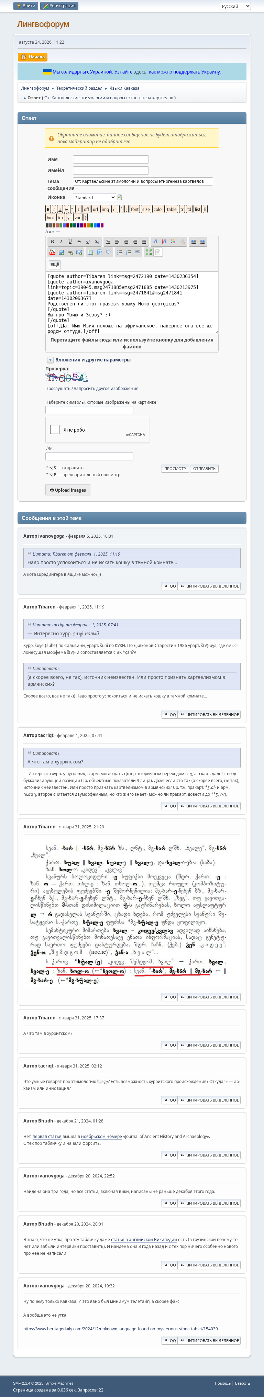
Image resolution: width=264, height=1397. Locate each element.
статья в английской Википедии (144, 1239)
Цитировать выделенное (212, 586)
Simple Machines (59, 1383)
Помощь (223, 1383)
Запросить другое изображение (106, 388)
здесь (140, 72)
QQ (173, 586)
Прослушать (57, 388)
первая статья (47, 1136)
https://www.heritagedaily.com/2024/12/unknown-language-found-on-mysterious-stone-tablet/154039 (120, 1329)
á (46, 231)
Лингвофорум (43, 24)
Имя (52, 159)
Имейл (55, 170)
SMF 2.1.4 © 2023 (28, 1383)
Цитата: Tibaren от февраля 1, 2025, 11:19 (76, 554)
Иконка (56, 197)
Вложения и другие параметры (93, 360)
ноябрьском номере (101, 1136)
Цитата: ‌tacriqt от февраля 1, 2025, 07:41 (76, 625)
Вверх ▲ (243, 1383)
